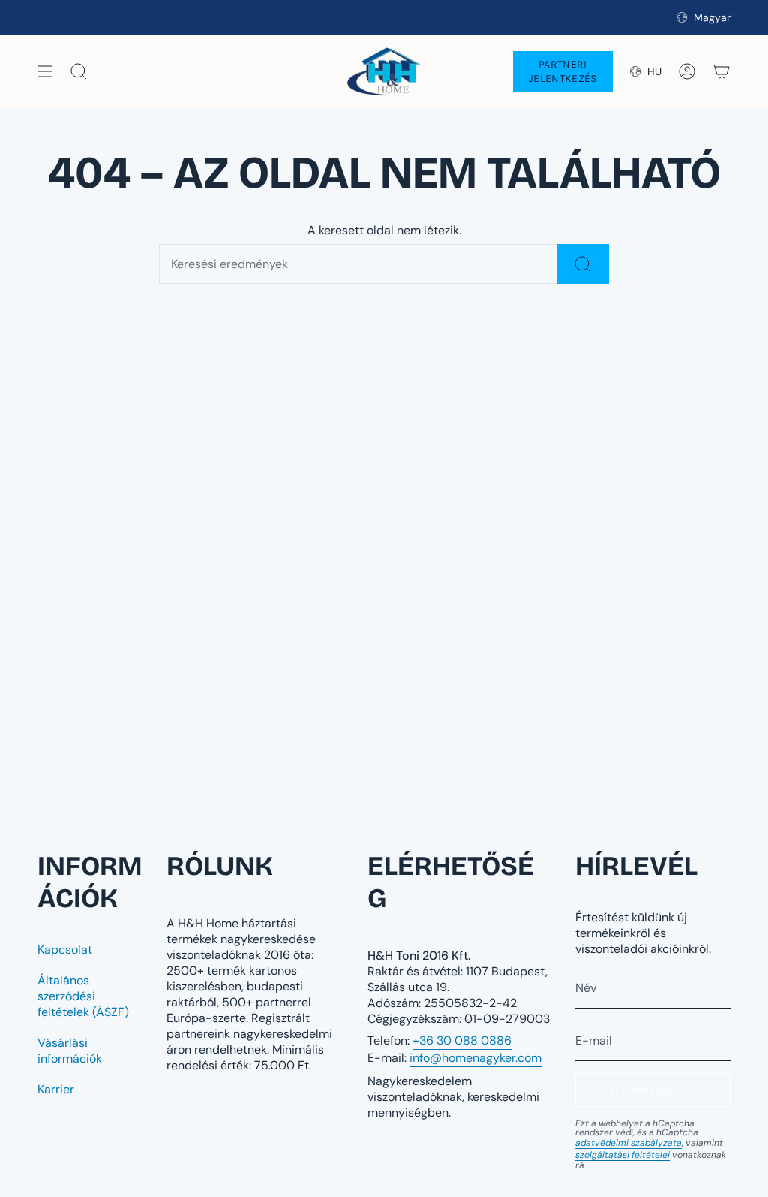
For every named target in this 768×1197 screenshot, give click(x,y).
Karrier (56, 1089)
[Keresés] (583, 264)
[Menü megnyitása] (45, 71)
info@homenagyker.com (476, 1058)
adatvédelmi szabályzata (628, 1143)
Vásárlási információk (70, 1050)
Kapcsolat (65, 949)
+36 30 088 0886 (462, 1040)
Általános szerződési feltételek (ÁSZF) (83, 996)
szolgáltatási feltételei (622, 1155)
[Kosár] (721, 71)
